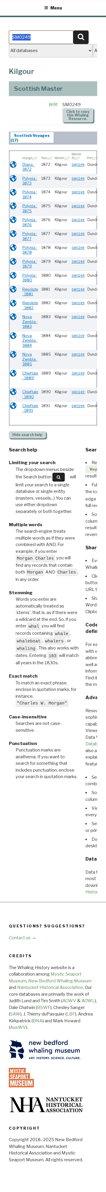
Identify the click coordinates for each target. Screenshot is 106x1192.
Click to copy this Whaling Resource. (78, 115)
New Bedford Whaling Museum (60, 981)
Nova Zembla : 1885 (29, 359)
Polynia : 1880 (29, 278)
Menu (56, 7)
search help (27, 435)
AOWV (69, 1000)
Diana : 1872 (28, 167)
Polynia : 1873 (29, 181)
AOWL (88, 1000)
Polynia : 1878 (29, 250)
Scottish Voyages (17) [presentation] (30, 137)
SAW (15, 1014)
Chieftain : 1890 (30, 394)
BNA (38, 1020)
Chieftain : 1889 (30, 375)
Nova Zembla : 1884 (29, 340)
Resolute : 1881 (30, 292)
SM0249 (78, 165)
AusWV (18, 1027)
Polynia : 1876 (29, 222)
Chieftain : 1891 (30, 408)
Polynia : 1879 (29, 264)
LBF (71, 1014)
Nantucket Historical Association (50, 987)
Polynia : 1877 (29, 236)
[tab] (32, 137)
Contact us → (22, 937)
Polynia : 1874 (29, 194)
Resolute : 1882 (30, 305)
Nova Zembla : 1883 (29, 322)
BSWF (43, 1007)
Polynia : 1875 (29, 208)
